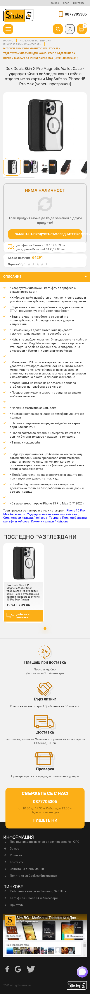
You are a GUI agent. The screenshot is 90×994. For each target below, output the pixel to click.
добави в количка (22, 615)
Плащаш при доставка (45, 662)
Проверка (45, 769)
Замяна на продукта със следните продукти (48, 234)
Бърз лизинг (45, 699)
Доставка (45, 732)
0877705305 (76, 14)
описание (12, 277)
